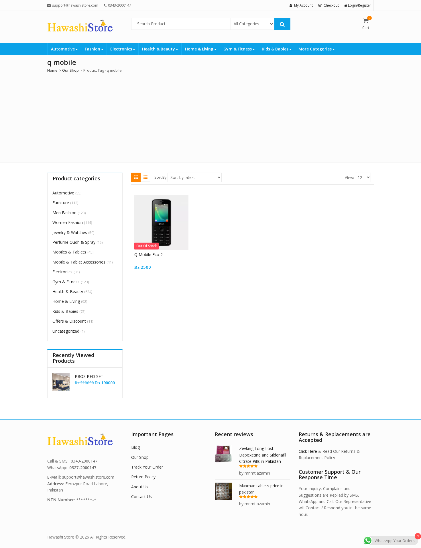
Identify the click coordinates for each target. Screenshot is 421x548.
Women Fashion (67, 222)
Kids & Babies (276, 49)
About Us (139, 487)
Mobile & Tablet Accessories (78, 262)
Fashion (93, 49)
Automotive (63, 49)
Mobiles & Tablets (69, 252)
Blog (135, 447)
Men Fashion (64, 212)
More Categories (315, 49)
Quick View (164, 254)
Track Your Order (147, 467)
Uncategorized (65, 331)
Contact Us (141, 496)
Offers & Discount (69, 321)
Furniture (60, 202)
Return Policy (143, 476)
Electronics (121, 49)
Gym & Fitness (238, 49)
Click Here (308, 451)
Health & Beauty (159, 49)
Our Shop (140, 457)
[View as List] (145, 177)
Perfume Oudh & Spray (73, 242)
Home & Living (200, 49)
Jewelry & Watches (69, 232)
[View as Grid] (136, 177)
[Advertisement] (210, 116)
